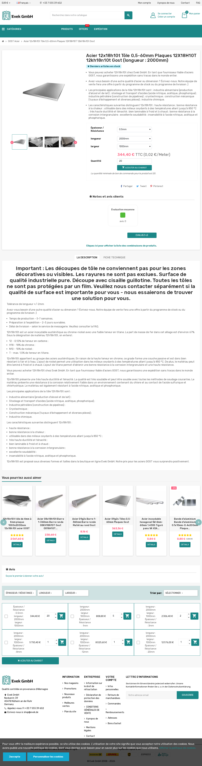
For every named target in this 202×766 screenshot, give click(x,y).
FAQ (198, 3)
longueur (96, 138)
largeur (95, 146)
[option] (17, 521)
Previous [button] (3, 522)
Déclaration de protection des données (92, 698)
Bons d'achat (114, 723)
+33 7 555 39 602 (51, 3)
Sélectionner (174, 593)
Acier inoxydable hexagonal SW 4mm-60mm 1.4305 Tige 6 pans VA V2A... (151, 524)
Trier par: (156, 593)
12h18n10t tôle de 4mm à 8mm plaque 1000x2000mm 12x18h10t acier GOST (17, 524)
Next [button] (198, 522)
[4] (20, 535)
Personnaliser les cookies (48, 756)
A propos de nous (166, 3)
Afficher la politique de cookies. (177, 747)
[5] (22, 535)
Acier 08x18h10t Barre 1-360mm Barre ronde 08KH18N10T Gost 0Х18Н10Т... (50, 524)
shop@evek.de (31, 712)
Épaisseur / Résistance (97, 129)
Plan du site (70, 711)
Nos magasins (71, 683)
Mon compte (144, 3)
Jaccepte (14, 756)
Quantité (96, 161)
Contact (185, 3)
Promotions (70, 688)
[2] (14, 535)
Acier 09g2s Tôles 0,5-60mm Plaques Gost (118, 520)
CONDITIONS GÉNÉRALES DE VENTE (91, 710)
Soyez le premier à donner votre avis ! (25, 576)
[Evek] (17, 15)
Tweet (143, 186)
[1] (12, 535)
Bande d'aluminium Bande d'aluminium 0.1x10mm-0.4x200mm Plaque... (185, 524)
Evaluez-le (142, 235)
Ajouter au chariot (61, 616)
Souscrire (187, 695)
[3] (17, 535)
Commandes (114, 703)
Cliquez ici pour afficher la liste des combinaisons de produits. (121, 245)
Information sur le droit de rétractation (93, 686)
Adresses (112, 718)
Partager (128, 186)
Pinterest (158, 186)
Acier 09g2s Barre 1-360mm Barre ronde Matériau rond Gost (84, 522)
